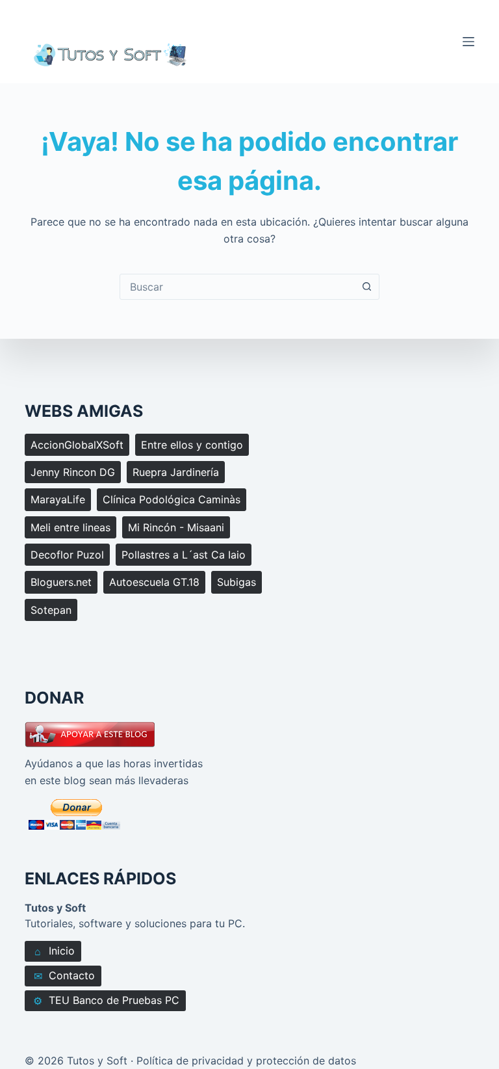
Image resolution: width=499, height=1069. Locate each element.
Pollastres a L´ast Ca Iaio (184, 554)
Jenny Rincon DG (73, 472)
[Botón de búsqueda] (366, 286)
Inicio (54, 951)
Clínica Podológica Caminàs (171, 499)
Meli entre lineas (70, 527)
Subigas (236, 581)
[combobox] (237, 287)
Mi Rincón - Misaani (176, 527)
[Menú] (468, 41)
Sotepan (51, 609)
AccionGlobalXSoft (77, 444)
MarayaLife (58, 499)
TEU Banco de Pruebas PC (106, 1000)
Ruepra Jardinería (176, 472)
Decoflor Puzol (67, 554)
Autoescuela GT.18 (154, 581)
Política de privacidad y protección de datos (246, 1060)
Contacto (65, 976)
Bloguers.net (61, 581)
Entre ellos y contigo (192, 444)
